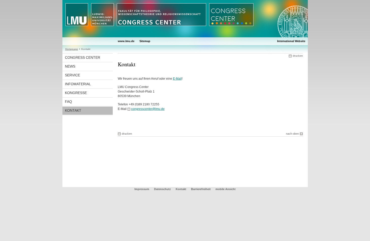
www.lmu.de (126, 41)
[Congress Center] (185, 36)
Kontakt (73, 110)
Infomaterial (78, 84)
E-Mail (177, 78)
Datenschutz (162, 189)
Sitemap (144, 41)
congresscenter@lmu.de (148, 109)
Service (72, 75)
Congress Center (82, 57)
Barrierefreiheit (201, 189)
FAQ (68, 102)
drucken (298, 55)
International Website (291, 41)
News (70, 66)
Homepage (71, 49)
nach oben (292, 133)
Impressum (141, 189)
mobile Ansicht (225, 189)
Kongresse (76, 93)
